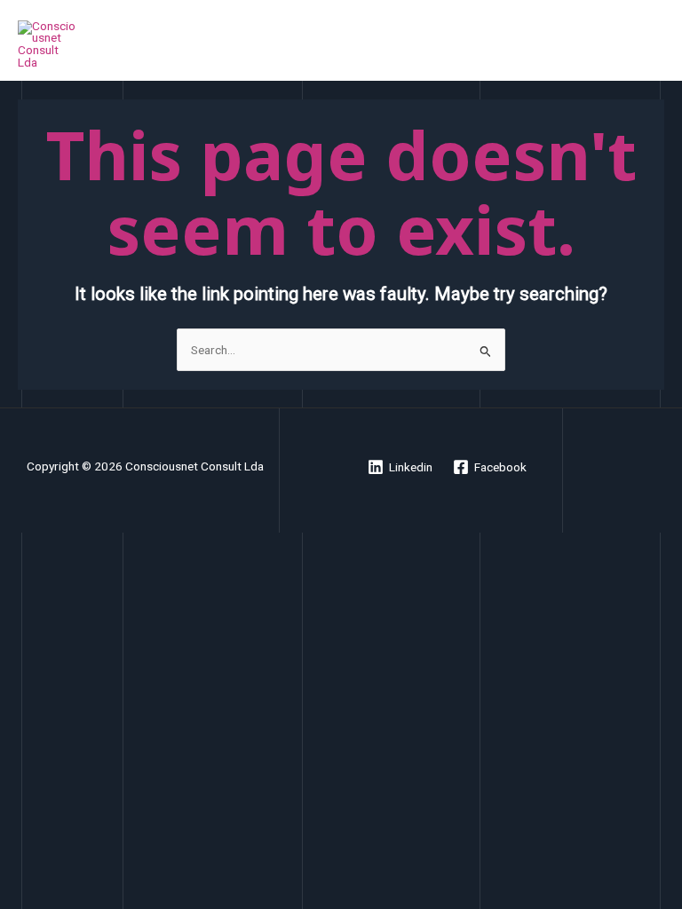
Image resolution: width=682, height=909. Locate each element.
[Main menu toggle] (647, 45)
